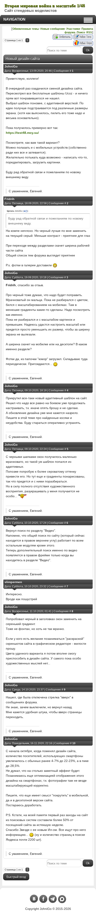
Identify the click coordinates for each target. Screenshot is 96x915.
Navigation (14, 19)
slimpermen (13, 582)
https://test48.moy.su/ (22, 132)
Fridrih (9, 199)
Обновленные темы (26, 28)
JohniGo (11, 66)
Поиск (81, 32)
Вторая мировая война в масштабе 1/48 (44, 5)
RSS (89, 32)
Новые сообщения (52, 28)
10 (73, 743)
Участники (73, 28)
